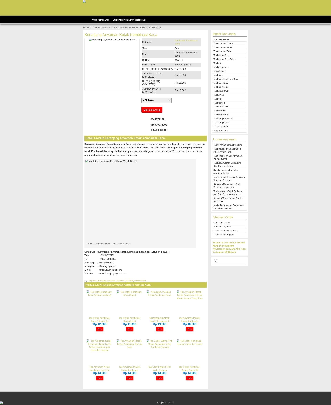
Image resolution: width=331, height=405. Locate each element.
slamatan (111, 281)
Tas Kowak (218, 95)
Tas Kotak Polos (220, 87)
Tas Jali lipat (219, 71)
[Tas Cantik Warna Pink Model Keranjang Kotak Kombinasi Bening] (159, 347)
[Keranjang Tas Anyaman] (96, 1)
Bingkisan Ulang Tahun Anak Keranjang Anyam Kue (226, 185)
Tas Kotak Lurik (220, 83)
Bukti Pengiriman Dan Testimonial (129, 20)
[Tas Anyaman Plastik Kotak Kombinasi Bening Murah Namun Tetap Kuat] (189, 298)
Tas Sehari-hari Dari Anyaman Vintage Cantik (227, 157)
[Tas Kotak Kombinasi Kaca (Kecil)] (129, 295)
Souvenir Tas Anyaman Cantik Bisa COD (227, 200)
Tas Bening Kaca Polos (224, 59)
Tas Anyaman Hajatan (223, 234)
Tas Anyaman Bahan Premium (227, 145)
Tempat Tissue (220, 130)
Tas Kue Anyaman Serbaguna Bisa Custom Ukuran (227, 164)
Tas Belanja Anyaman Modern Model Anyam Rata (227, 150)
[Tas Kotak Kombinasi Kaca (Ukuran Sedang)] (99, 295)
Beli (100, 329)
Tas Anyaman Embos (223, 43)
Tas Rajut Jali (219, 111)
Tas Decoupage (220, 67)
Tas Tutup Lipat (220, 126)
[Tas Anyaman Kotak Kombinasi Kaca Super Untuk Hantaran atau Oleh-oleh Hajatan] (99, 350)
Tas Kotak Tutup (220, 91)
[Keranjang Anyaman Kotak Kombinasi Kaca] (159, 295)
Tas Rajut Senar (220, 115)
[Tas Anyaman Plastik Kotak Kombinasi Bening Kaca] (129, 347)
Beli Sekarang (152, 109)
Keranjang (102, 281)
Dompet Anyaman (221, 39)
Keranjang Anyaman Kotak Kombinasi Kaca (120, 35)
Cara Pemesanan (100, 20)
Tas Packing (219, 103)
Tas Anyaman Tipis (222, 51)
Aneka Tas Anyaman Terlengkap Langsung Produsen (228, 207)
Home (86, 27)
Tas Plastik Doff (220, 107)
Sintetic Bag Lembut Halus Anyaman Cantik (225, 171)
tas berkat (120, 281)
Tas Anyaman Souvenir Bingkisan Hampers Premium (229, 178)
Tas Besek (218, 63)
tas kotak (129, 281)
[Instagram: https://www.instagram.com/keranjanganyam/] (230, 261)
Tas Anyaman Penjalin (223, 47)
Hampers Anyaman (222, 226)
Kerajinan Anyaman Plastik (226, 230)
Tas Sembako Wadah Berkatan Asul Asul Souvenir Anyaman (227, 193)
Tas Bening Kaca (221, 55)
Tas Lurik (217, 99)
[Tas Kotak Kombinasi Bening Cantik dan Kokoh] (189, 344)
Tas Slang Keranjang (223, 118)
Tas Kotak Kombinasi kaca (104, 27)
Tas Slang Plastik (221, 122)
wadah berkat (140, 281)
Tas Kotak (218, 75)
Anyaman (93, 281)
